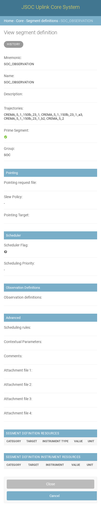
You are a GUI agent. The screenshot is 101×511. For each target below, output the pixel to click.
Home (8, 21)
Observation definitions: (23, 297)
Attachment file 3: (18, 399)
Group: (9, 149)
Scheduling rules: (17, 328)
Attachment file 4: (18, 413)
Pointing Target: (16, 215)
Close (50, 484)
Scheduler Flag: (16, 245)
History (13, 44)
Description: (13, 94)
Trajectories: (13, 108)
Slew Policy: (13, 197)
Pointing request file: (20, 183)
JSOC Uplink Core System (50, 7)
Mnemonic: (12, 58)
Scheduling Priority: (19, 263)
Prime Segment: (16, 130)
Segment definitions (42, 21)
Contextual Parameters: (23, 342)
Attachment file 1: (18, 370)
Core (20, 21)
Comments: (13, 356)
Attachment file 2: (18, 385)
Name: (9, 76)
